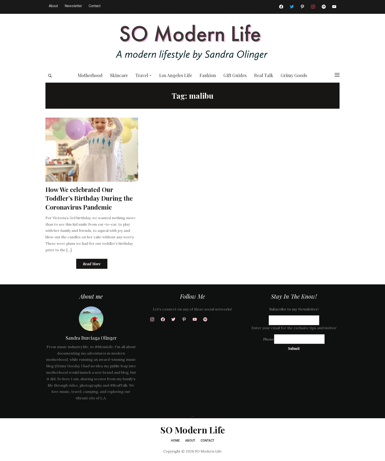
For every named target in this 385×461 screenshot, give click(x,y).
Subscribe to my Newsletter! (294, 309)
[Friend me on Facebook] (281, 7)
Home (175, 440)
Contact (94, 6)
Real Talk (263, 75)
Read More (92, 263)
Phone (268, 339)
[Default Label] (323, 7)
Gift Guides (235, 75)
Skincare (119, 75)
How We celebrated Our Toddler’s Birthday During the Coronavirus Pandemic (89, 198)
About (53, 6)
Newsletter (73, 6)
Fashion (208, 75)
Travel (141, 75)
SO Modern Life (192, 430)
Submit (294, 348)
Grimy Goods (294, 75)
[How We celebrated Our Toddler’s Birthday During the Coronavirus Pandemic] (91, 149)
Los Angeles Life (175, 75)
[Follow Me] (292, 7)
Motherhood (90, 75)
